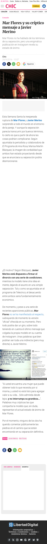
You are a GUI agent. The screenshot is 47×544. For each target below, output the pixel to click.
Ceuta (12, 1)
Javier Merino (13, 438)
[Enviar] (13, 64)
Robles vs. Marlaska (21, 1)
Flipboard (29, 540)
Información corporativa (23, 530)
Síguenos (30, 64)
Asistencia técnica (19, 534)
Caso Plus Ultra (34, 1)
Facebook (9, 540)
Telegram (33, 540)
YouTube (21, 540)
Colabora (36, 6)
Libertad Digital (23, 525)
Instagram (17, 540)
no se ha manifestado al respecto (26, 314)
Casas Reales (14, 12)
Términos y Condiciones (18, 532)
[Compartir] (4, 64)
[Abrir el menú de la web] (3, 6)
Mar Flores (23, 438)
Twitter (13, 540)
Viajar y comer (37, 12)
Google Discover (25, 540)
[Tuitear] (9, 64)
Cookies (34, 532)
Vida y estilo (25, 12)
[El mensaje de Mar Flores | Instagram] (23, 364)
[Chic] (10, 6)
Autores (32, 534)
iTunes (37, 540)
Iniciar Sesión (44, 6)
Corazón (4, 12)
